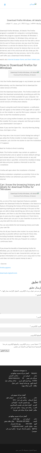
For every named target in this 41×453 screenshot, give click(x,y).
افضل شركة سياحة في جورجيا (22, 410)
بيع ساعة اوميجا (24, 383)
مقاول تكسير (29, 426)
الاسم (38, 317)
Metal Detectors (14, 378)
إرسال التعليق (5, 351)
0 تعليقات (9, 23)
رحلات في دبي (21, 398)
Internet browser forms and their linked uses (24, 59)
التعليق (38, 295)
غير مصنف (16, 23)
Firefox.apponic (5, 268)
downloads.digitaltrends (8, 273)
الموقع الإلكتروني (35, 335)
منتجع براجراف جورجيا (24, 429)
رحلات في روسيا (27, 407)
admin (33, 23)
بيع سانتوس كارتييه (24, 402)
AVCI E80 (29, 424)
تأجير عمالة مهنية (27, 386)
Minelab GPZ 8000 (23, 421)
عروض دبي (26, 376)
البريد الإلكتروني (35, 326)
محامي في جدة (22, 400)
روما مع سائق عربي (25, 381)
